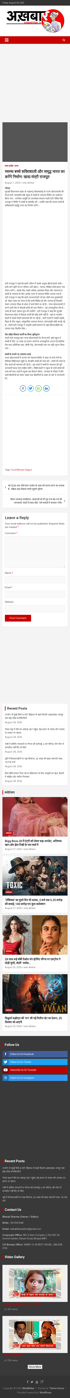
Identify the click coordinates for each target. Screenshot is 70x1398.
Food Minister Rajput (21, 469)
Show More (35, 1366)
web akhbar (28, 182)
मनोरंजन (9, 833)
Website (9, 601)
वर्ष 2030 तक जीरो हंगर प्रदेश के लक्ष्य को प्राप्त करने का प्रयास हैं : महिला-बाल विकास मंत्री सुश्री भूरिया (36, 487)
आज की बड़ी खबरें (13, 1355)
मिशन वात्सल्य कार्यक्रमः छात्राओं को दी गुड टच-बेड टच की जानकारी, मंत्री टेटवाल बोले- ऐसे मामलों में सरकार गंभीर (36, 501)
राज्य (16, 165)
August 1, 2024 (12, 182)
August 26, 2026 (13, 967)
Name (9, 572)
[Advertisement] (35, 85)
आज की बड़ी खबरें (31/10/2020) (22, 1304)
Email (8, 587)
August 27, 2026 (13, 849)
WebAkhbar (28, 1388)
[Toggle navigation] (6, 40)
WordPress (45, 1392)
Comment (11, 533)
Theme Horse (56, 1388)
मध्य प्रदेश (9, 165)
